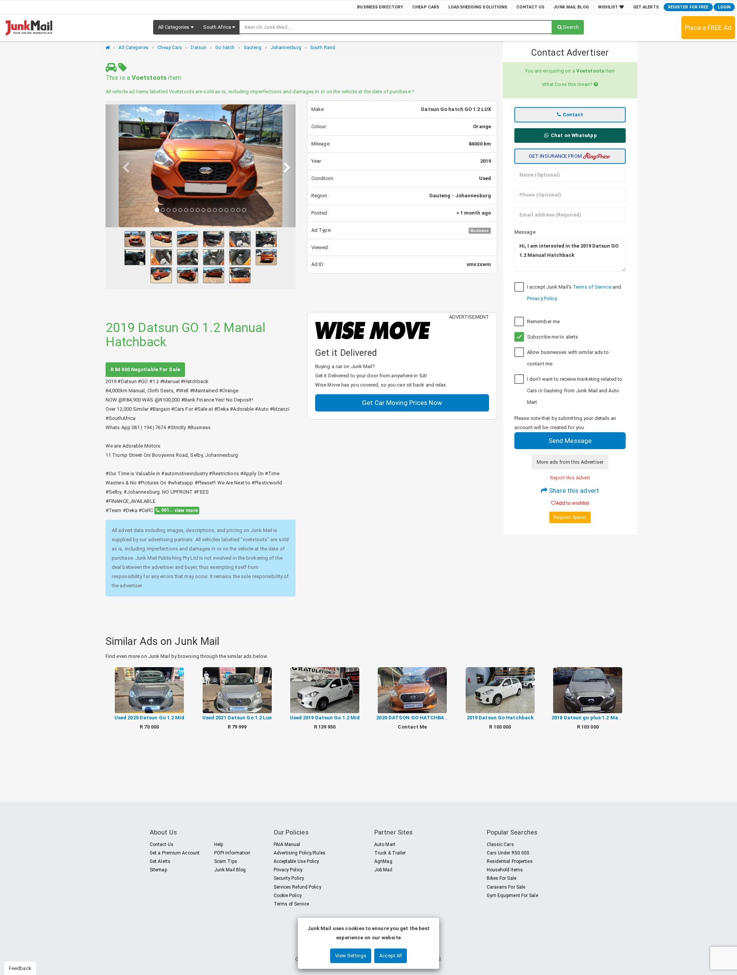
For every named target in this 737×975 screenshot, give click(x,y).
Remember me (543, 321)
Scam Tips (225, 861)
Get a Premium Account (175, 853)
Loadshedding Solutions (477, 7)
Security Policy (289, 878)
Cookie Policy (288, 895)
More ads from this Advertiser (570, 462)
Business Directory (380, 7)
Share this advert (573, 490)
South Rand (322, 47)
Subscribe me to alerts (552, 337)
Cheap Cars (425, 7)
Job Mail (383, 870)
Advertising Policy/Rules (300, 853)
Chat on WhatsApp (573, 135)
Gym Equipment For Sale (512, 895)
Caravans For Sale (506, 887)
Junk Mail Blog (571, 7)
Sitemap (158, 870)
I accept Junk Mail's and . (574, 292)
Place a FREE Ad (708, 27)
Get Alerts (646, 7)
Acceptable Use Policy (296, 861)
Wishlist (609, 7)
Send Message (570, 441)
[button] (175, 27)
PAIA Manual (287, 844)
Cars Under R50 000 (508, 853)
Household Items (505, 870)
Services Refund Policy (297, 887)
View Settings (350, 955)
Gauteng (253, 47)
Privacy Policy (542, 298)
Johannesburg (286, 47)
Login (724, 7)
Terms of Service (592, 287)
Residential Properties (510, 861)
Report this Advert (570, 478)
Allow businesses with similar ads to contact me (568, 358)
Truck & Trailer (390, 853)
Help (218, 844)
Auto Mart (384, 844)
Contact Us (530, 7)
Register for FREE (688, 7)
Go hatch (225, 47)
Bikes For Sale (501, 878)
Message (524, 232)
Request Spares (570, 517)
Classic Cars (500, 844)
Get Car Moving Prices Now (402, 403)
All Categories (133, 47)
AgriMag (383, 861)
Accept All (390, 955)
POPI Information (232, 853)
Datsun (199, 47)
